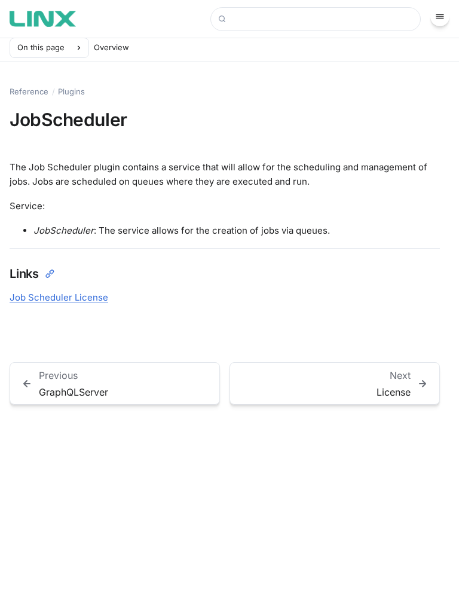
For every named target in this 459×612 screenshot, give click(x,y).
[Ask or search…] (315, 19)
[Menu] (439, 16)
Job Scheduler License (59, 297)
